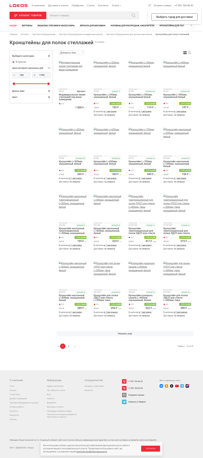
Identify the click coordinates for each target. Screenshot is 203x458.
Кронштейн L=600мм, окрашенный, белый (105, 162)
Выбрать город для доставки (174, 16)
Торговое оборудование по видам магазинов (81, 34)
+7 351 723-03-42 (135, 388)
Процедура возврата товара (59, 411)
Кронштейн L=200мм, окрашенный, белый (105, 96)
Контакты (103, 5)
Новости (50, 398)
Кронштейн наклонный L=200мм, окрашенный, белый (176, 163)
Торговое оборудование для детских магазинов (129, 34)
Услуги (115, 5)
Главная (14, 34)
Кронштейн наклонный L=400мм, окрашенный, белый (107, 230)
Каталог (25, 34)
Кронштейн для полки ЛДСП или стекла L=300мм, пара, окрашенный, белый (106, 297)
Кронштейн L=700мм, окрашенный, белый (140, 162)
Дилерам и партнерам (94, 386)
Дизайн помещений (18, 398)
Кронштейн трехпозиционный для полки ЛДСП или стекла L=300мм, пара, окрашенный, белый (176, 230)
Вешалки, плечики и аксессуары (56, 25)
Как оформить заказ (56, 390)
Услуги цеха (15, 394)
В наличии (105, 111)
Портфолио (78, 5)
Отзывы (13, 419)
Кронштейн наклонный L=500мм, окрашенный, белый (72, 297)
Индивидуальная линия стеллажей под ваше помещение (72, 97)
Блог (49, 394)
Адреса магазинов (55, 386)
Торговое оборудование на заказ (24, 403)
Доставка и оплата (58, 5)
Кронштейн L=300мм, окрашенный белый (140, 96)
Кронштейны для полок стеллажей (180, 25)
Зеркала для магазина (92, 25)
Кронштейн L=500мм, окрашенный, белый (70, 162)
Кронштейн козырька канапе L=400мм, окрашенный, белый (140, 297)
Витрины (27, 25)
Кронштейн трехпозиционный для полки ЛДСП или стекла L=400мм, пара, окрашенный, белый (142, 230)
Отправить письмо (136, 395)
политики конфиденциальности (91, 451)
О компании (38, 5)
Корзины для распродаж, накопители (132, 25)
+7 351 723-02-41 (184, 5)
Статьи (91, 5)
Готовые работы (17, 407)
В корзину (72, 120)
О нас (12, 386)
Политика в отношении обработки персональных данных (62, 415)
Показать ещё (125, 333)
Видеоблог (51, 403)
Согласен (150, 449)
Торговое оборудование (43, 34)
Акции (13, 25)
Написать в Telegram (137, 402)
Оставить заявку (162, 5)
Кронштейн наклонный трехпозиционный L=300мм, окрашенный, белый (72, 230)
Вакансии (89, 390)
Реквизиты (14, 415)
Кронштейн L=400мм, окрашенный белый (175, 96)
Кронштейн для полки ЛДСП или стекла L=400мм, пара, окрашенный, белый (175, 297)
